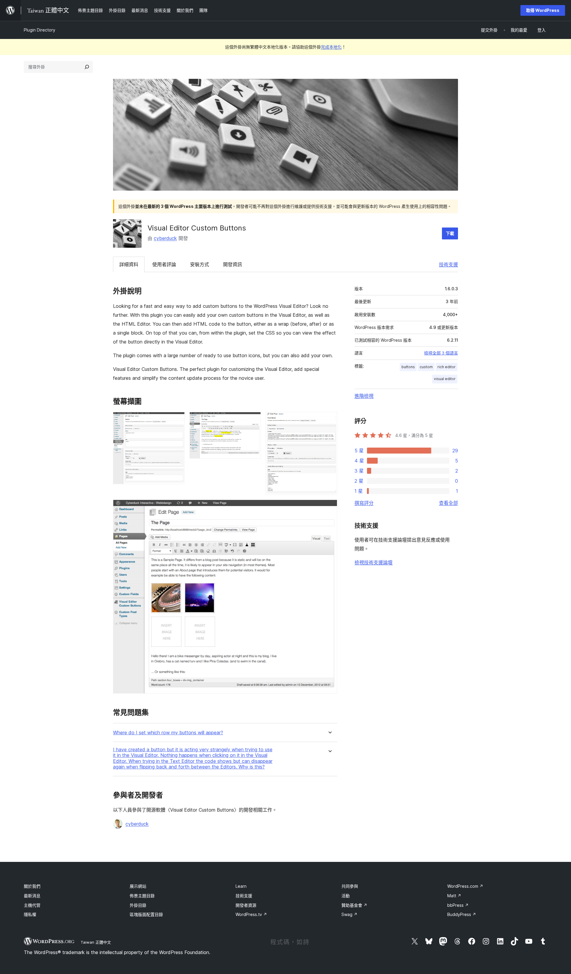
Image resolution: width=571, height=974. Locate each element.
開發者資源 (246, 905)
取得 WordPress (542, 10)
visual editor (445, 379)
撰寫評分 (364, 503)
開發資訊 (232, 264)
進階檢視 (364, 396)
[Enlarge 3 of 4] (329, 420)
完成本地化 (331, 46)
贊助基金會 (354, 905)
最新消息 (32, 895)
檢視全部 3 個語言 (441, 353)
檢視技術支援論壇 (373, 562)
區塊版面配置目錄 (146, 914)
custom (426, 367)
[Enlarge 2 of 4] (253, 420)
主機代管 (32, 905)
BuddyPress (461, 914)
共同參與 (349, 886)
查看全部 (448, 503)
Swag (349, 914)
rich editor (446, 367)
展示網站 (138, 886)
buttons (408, 367)
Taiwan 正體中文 (96, 942)
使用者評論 (164, 264)
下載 (450, 233)
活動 (345, 895)
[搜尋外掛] (87, 67)
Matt (454, 895)
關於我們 (32, 886)
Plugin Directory (39, 29)
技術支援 (448, 264)
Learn (241, 886)
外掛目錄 (138, 905)
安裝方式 (199, 264)
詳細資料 (128, 264)
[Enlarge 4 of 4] (329, 508)
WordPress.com (465, 886)
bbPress (458, 905)
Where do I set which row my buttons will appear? (168, 732)
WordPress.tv (251, 914)
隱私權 (30, 914)
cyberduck (165, 238)
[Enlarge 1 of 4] (177, 420)
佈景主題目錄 (142, 895)
